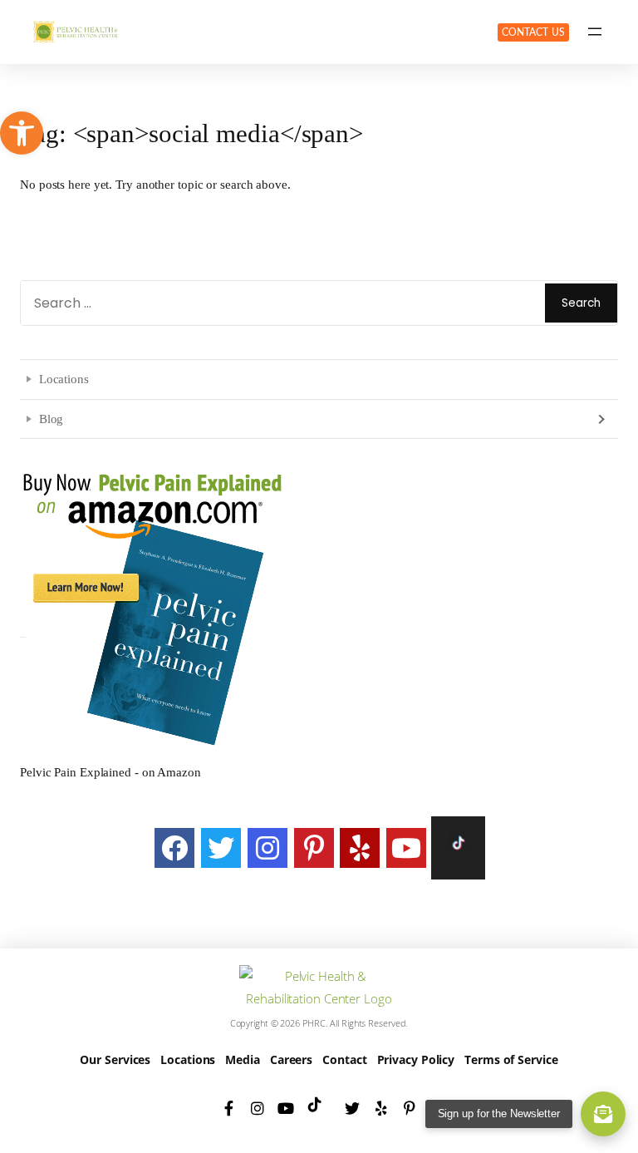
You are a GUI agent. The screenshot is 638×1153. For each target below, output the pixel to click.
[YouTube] (406, 848)
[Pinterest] (314, 848)
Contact (344, 1059)
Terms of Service (510, 1059)
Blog (51, 418)
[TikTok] (319, 1108)
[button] (21, 133)
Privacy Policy (416, 1059)
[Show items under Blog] (600, 418)
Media (242, 1059)
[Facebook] (174, 848)
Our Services (115, 1059)
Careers (291, 1059)
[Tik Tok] (458, 848)
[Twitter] (221, 848)
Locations (64, 379)
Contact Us (533, 32)
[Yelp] (360, 848)
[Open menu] (595, 32)
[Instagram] (267, 848)
